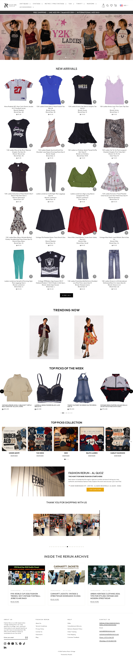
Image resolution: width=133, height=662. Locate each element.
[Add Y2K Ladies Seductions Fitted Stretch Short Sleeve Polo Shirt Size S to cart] (31, 189)
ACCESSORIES (26, 7)
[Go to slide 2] (51, 546)
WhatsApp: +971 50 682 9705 (107, 641)
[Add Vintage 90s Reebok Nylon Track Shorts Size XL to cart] (62, 232)
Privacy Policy (40, 629)
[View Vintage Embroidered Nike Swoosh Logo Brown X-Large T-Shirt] (44, 328)
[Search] (107, 5)
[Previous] (2, 442)
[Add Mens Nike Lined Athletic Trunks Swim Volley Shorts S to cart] (94, 232)
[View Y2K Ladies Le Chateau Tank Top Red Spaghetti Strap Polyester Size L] (89, 331)
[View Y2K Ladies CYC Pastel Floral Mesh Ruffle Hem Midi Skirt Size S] (89, 337)
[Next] (131, 442)
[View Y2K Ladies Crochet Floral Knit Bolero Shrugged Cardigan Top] (87, 329)
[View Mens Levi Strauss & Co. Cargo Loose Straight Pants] (45, 339)
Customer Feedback (73, 637)
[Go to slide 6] (58, 546)
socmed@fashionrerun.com (107, 631)
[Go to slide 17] (77, 546)
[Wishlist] (111, 5)
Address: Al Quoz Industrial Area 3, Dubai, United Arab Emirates (109, 623)
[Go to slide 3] (64, 412)
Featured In (39, 634)
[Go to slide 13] (70, 546)
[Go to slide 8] (62, 546)
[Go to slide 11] (67, 546)
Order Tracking (72, 631)
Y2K (71, 4)
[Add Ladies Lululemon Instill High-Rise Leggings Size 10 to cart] (62, 189)
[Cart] (115, 5)
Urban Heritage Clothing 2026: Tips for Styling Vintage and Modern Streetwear (105, 596)
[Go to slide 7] (71, 412)
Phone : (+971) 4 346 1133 (106, 637)
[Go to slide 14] (72, 546)
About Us (38, 623)
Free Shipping (72, 634)
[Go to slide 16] (76, 546)
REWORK (91, 4)
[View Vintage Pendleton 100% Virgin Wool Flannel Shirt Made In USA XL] (42, 329)
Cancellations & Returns (74, 626)
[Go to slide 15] (74, 546)
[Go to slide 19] (81, 546)
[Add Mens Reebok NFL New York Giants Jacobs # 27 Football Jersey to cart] (31, 102)
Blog (37, 637)
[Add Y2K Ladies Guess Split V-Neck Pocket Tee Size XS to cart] (62, 102)
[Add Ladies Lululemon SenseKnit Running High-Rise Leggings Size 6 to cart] (31, 276)
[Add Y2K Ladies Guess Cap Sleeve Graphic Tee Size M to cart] (94, 102)
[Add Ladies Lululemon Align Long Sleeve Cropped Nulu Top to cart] (94, 189)
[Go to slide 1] (61, 412)
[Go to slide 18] (79, 546)
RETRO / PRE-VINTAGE (55, 4)
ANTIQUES (24, 4)
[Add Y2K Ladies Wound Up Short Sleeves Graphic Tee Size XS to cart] (31, 145)
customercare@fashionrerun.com (109, 634)
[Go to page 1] (64, 459)
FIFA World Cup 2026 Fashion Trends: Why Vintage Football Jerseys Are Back (25, 596)
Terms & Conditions (41, 626)
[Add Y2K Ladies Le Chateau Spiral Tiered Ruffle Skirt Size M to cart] (94, 145)
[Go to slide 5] (68, 412)
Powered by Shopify (66, 654)
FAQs (69, 623)
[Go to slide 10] (65, 546)
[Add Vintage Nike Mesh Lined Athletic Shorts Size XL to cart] (126, 232)
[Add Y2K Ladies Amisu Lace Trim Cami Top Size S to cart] (126, 102)
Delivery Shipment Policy (75, 629)
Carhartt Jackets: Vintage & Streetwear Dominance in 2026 (65, 595)
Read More (15, 601)
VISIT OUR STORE (95, 489)
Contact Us (39, 631)
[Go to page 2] (66, 459)
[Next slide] (131, 391)
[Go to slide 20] (83, 546)
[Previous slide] (2, 391)
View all (66, 295)
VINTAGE (37, 4)
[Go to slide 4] (66, 412)
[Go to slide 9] (63, 546)
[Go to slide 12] (69, 546)
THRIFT (79, 4)
